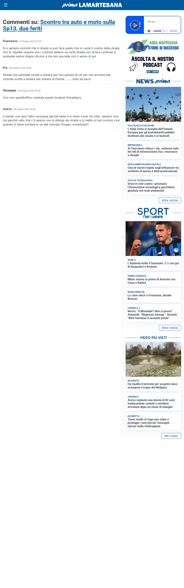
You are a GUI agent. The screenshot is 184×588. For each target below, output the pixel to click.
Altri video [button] (171, 436)
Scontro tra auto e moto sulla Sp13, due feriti (59, 25)
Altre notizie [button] (170, 200)
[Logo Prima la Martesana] (92, 5)
